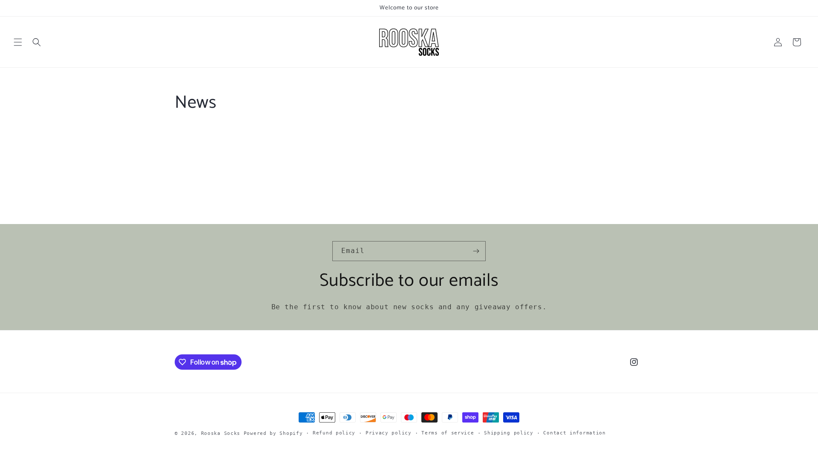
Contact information (574, 433)
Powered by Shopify (273, 433)
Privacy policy (389, 433)
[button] (18, 42)
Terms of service (447, 433)
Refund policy (334, 433)
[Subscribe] (476, 251)
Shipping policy (508, 433)
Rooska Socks (220, 433)
